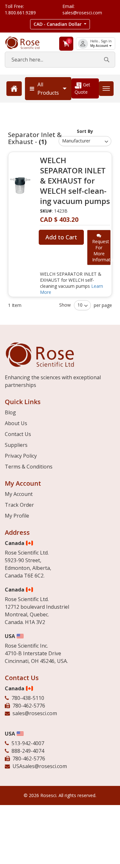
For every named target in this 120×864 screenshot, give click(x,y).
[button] (60, 24)
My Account (99, 46)
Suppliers (16, 444)
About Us (16, 423)
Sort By (85, 131)
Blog (10, 412)
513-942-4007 (28, 743)
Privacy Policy (21, 455)
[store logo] (27, 43)
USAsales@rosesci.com (39, 766)
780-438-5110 (28, 697)
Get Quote (82, 88)
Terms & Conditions (28, 466)
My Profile (17, 515)
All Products (48, 88)
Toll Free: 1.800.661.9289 (20, 9)
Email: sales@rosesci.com (82, 9)
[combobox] (60, 60)
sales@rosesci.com (34, 713)
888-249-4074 (28, 750)
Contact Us (18, 434)
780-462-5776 (28, 705)
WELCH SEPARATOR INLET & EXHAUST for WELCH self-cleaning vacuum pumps (75, 180)
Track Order (19, 504)
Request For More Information (101, 250)
